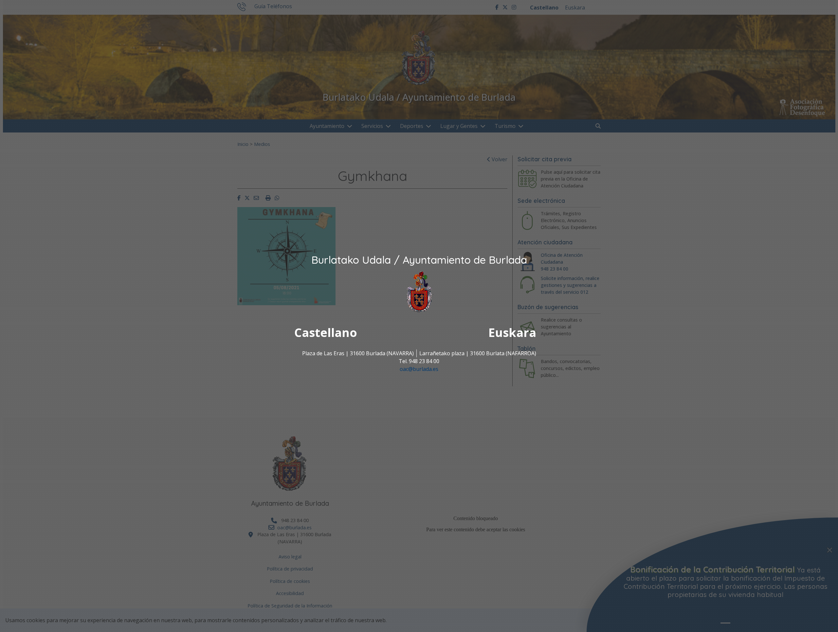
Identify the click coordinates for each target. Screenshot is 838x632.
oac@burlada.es (419, 369)
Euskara (512, 333)
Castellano (325, 333)
